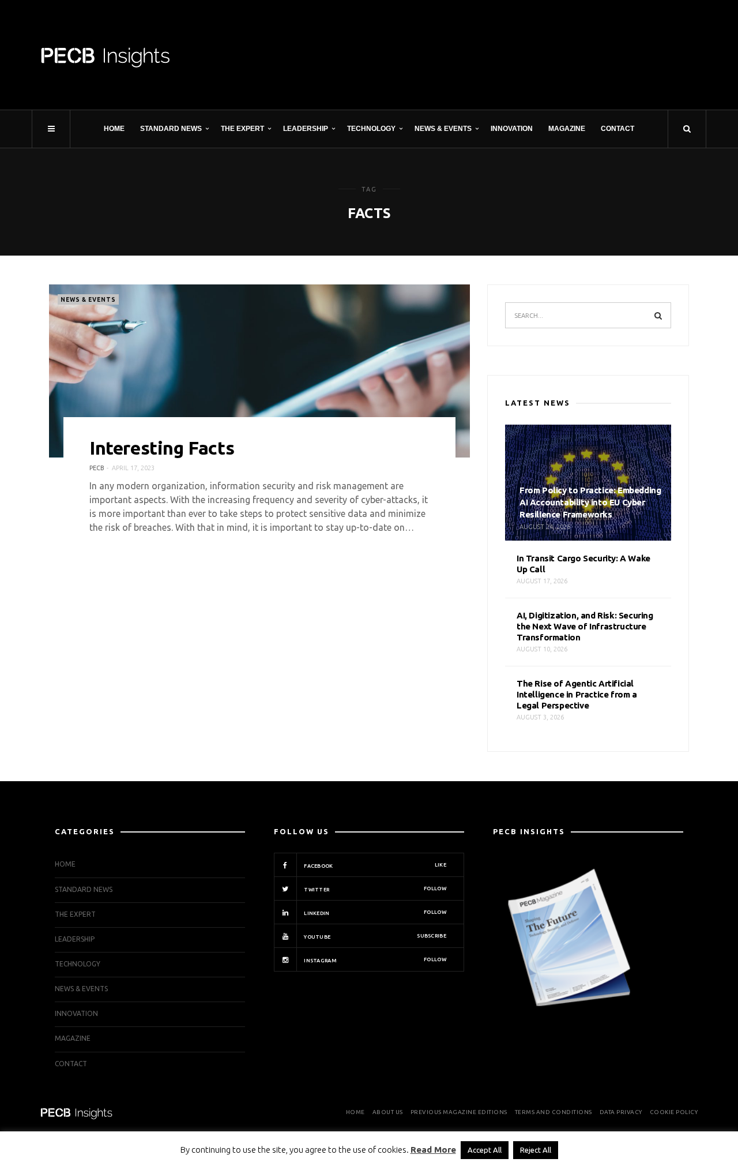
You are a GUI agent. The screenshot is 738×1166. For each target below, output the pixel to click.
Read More (433, 1149)
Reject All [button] (535, 1150)
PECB (96, 467)
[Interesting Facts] (259, 371)
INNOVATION (512, 129)
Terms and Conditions (553, 1112)
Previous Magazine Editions (459, 1112)
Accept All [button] (485, 1150)
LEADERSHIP (305, 129)
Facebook (374, 865)
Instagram (374, 960)
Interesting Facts (161, 447)
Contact (617, 129)
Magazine (566, 129)
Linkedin (374, 912)
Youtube (374, 936)
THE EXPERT (242, 129)
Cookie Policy (674, 1112)
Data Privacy (621, 1112)
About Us (387, 1112)
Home (114, 129)
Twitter (374, 889)
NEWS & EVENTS (443, 129)
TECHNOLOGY (371, 129)
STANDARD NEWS (171, 129)
